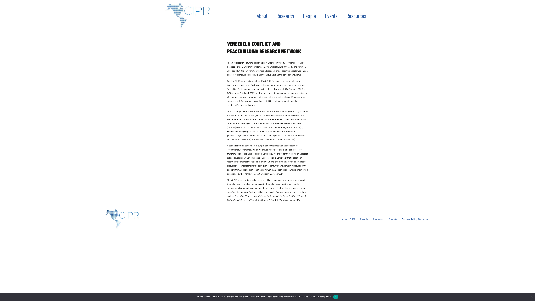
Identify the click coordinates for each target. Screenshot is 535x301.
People (309, 15)
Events (331, 15)
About (262, 15)
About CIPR (349, 219)
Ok (336, 297)
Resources (356, 15)
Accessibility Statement (416, 219)
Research (285, 15)
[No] (531, 296)
